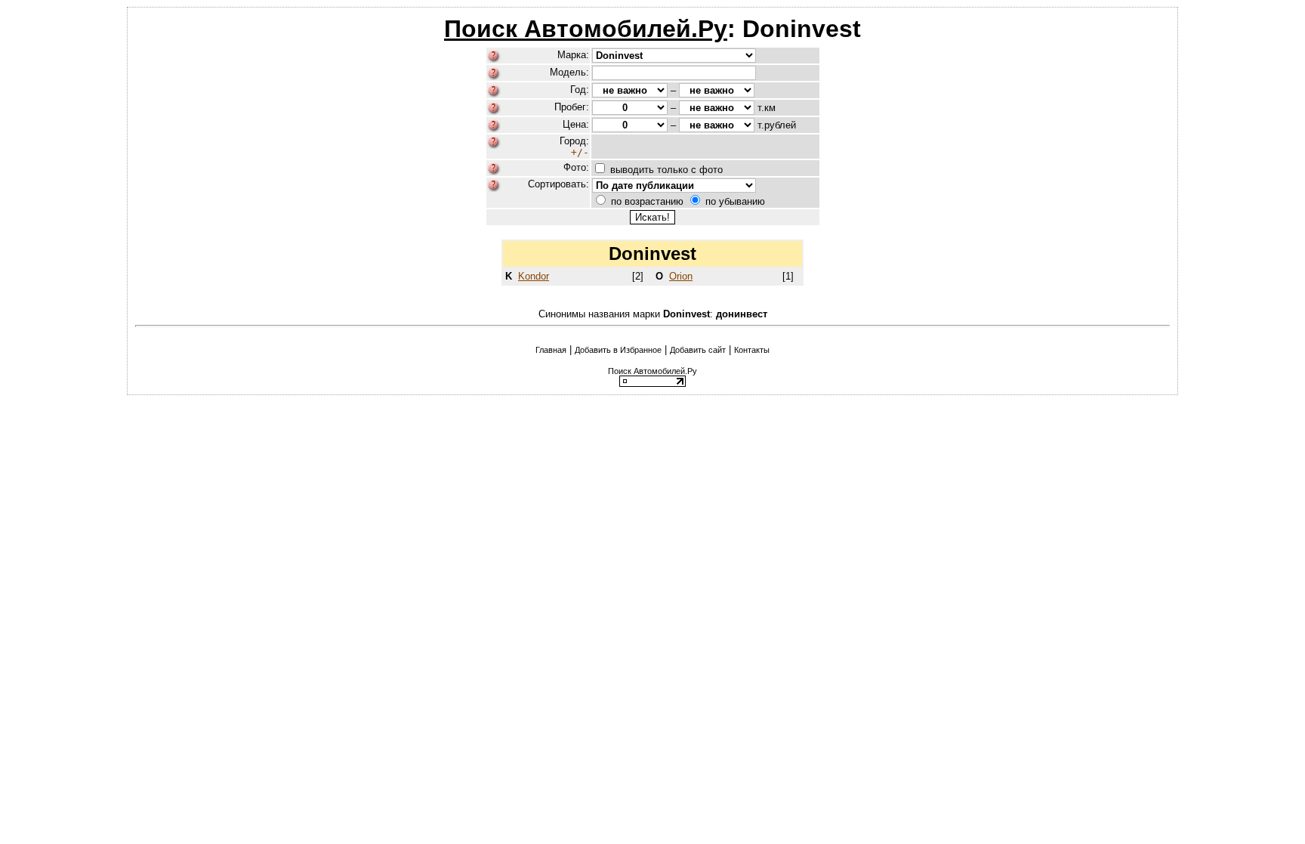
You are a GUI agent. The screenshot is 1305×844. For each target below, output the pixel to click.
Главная (550, 349)
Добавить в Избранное (618, 349)
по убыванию (735, 201)
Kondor (533, 276)
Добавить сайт (698, 349)
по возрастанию (647, 201)
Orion (681, 276)
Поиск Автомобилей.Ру (585, 28)
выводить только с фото (666, 169)
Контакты (752, 349)
